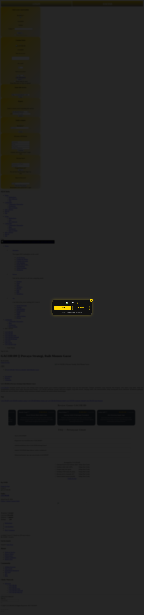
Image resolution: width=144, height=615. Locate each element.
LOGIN (63, 308)
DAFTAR (81, 308)
